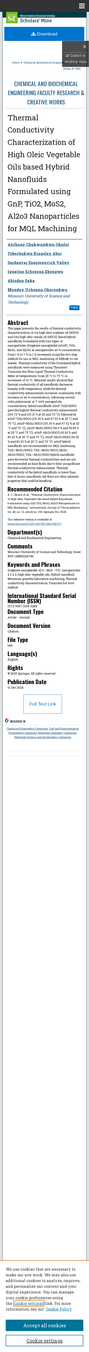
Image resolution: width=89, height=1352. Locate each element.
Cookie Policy (59, 1309)
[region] (44, 1306)
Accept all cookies (44, 1325)
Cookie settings (28, 1303)
